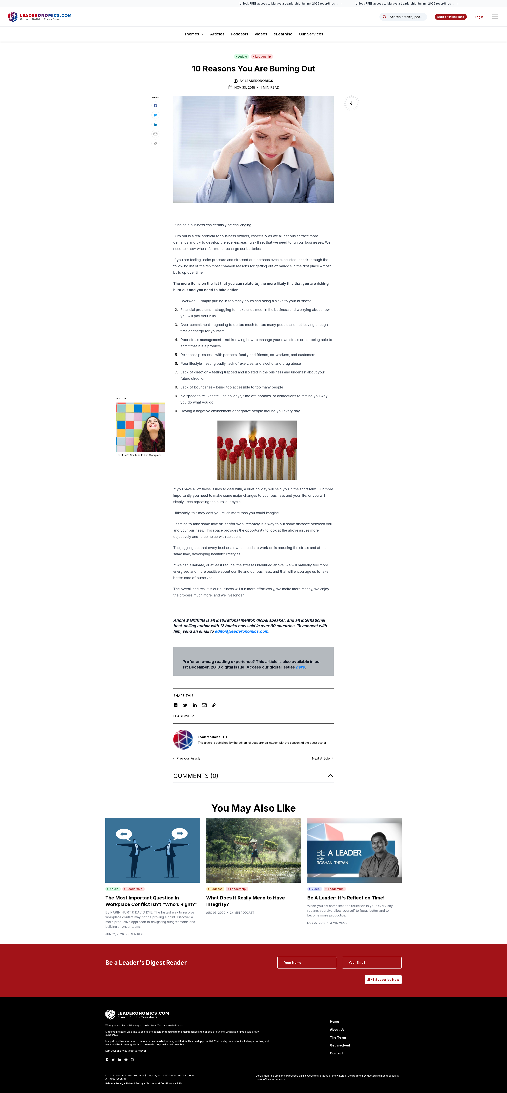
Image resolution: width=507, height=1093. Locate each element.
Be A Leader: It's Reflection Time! (346, 898)
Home (334, 1022)
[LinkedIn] (119, 1059)
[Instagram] (132, 1059)
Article (242, 56)
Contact (336, 1053)
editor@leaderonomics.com (241, 631)
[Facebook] (107, 1059)
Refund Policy (134, 1083)
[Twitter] (113, 1059)
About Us (337, 1029)
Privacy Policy (114, 1083)
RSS (179, 1083)
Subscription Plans (450, 16)
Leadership (263, 56)
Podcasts (239, 34)
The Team (338, 1037)
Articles (217, 34)
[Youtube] (126, 1059)
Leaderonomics (259, 81)
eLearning (283, 34)
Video (316, 889)
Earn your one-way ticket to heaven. (126, 1050)
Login (479, 17)
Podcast (216, 889)
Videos (260, 34)
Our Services (311, 34)
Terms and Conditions (160, 1083)
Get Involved (340, 1045)
